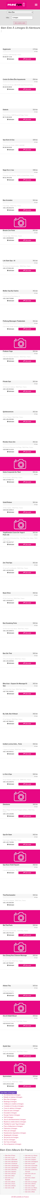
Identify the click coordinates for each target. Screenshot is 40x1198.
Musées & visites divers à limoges (15, 1122)
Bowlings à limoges (10, 1101)
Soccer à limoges (9, 1139)
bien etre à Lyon (10, 1157)
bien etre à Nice (10, 1175)
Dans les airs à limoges (11, 1110)
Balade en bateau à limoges (13, 1097)
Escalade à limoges (10, 1113)
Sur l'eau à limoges (10, 1142)
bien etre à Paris (10, 1155)
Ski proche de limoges (11, 1137)
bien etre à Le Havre (31, 1155)
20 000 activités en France (20, 1197)
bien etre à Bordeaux (11, 1161)
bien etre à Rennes (10, 1169)
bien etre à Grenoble (31, 1165)
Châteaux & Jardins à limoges (14, 1104)
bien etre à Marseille (11, 1159)
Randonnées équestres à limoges (15, 1133)
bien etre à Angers (30, 1159)
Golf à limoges (8, 1117)
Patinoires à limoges (10, 1128)
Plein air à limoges (10, 1131)
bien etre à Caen (30, 1163)
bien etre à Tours (10, 1183)
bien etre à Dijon (30, 1185)
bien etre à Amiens (30, 1189)
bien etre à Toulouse (11, 1163)
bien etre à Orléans (31, 1167)
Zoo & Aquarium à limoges (12, 1144)
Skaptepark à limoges (11, 1135)
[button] (36, 5)
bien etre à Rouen (10, 1173)
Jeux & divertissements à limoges (15, 1119)
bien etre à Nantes (10, 1171)
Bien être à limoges (10, 1099)
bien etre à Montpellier (11, 1167)
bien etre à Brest (10, 1181)
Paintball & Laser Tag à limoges (14, 1124)
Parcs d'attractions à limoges (13, 1126)
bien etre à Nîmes (30, 1183)
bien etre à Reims (10, 1185)
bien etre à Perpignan (31, 1161)
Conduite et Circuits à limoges (14, 1106)
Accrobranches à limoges (12, 1095)
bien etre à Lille (9, 1187)
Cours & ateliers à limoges (12, 1108)
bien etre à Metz (30, 1191)
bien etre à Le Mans (31, 1187)
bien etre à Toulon (30, 1157)
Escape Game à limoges (12, 1115)
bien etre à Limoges (31, 1181)
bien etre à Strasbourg (11, 1165)
